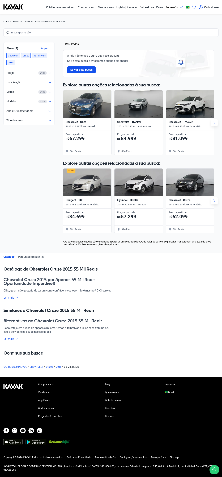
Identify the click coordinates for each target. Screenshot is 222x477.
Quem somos (112, 392)
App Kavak (44, 400)
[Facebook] (6, 430)
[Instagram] (14, 430)
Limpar (44, 48)
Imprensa (170, 384)
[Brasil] (188, 7)
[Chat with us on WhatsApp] (214, 469)
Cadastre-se (211, 7)
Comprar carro (86, 7)
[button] (13, 55)
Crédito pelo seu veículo (60, 7)
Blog (107, 384)
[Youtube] (23, 430)
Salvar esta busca (81, 69)
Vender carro (106, 7)
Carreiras (110, 408)
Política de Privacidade (79, 457)
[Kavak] (13, 7)
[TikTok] (39, 430)
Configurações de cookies (133, 457)
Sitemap (174, 457)
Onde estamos (46, 408)
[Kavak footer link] (13, 400)
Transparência (158, 457)
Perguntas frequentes (31, 256)
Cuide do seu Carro (151, 7)
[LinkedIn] (31, 430)
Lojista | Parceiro (126, 7)
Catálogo (9, 256)
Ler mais (8, 297)
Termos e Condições (105, 457)
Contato (109, 416)
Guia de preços (113, 400)
